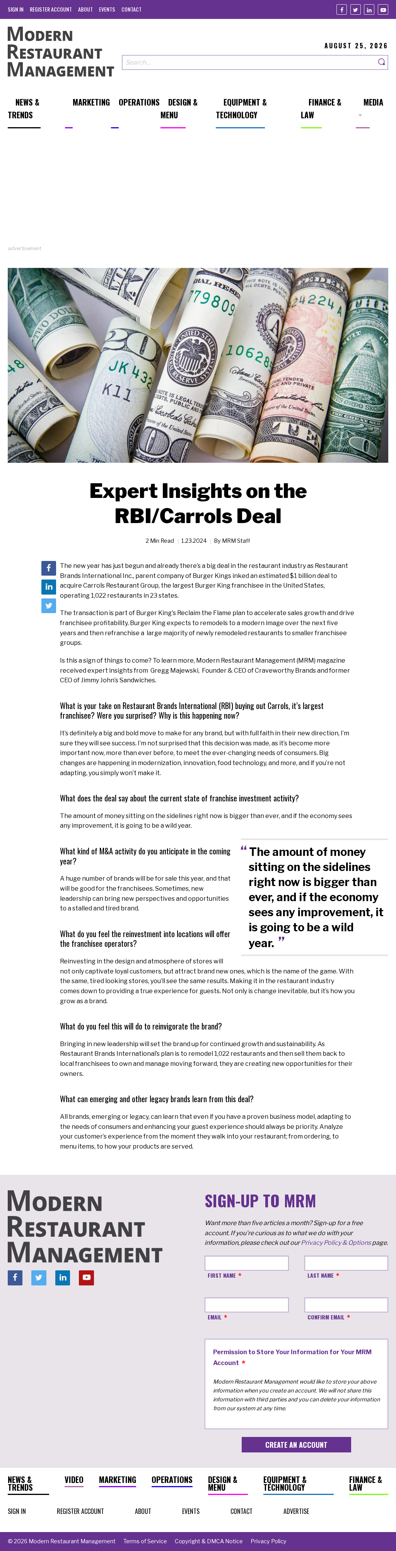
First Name (222, 1275)
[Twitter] (355, 9)
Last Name (320, 1275)
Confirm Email (326, 1317)
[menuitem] (16, 9)
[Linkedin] (369, 9)
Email (215, 1317)
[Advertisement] (198, 190)
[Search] (382, 62)
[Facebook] (341, 9)
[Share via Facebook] (48, 568)
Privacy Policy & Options (336, 1242)
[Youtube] (383, 9)
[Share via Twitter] (48, 605)
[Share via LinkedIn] (48, 586)
